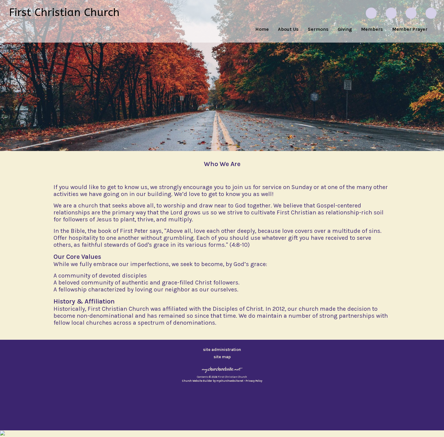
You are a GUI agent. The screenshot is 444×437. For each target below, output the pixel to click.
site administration (222, 349)
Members (372, 29)
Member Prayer (409, 29)
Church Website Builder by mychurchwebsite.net (212, 380)
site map (222, 356)
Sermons (318, 29)
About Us (288, 29)
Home (262, 29)
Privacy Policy (254, 380)
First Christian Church (64, 12)
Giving (345, 29)
